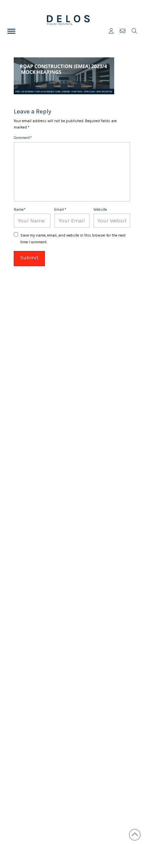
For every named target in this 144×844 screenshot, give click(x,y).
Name (19, 209)
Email (60, 209)
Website (100, 209)
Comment (23, 138)
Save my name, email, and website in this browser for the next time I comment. (73, 238)
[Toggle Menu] (11, 31)
